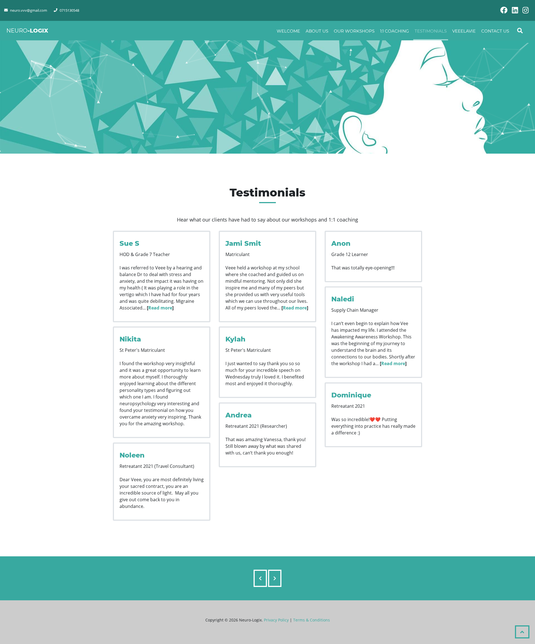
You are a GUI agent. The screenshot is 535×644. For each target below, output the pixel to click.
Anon (341, 243)
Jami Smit (243, 243)
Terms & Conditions (311, 620)
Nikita (130, 339)
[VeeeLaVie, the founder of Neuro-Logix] (274, 578)
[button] (522, 631)
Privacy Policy (276, 620)
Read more (160, 308)
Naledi (342, 299)
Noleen (132, 455)
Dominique (351, 395)
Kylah (235, 339)
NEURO (27, 30)
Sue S (129, 243)
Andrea (238, 415)
